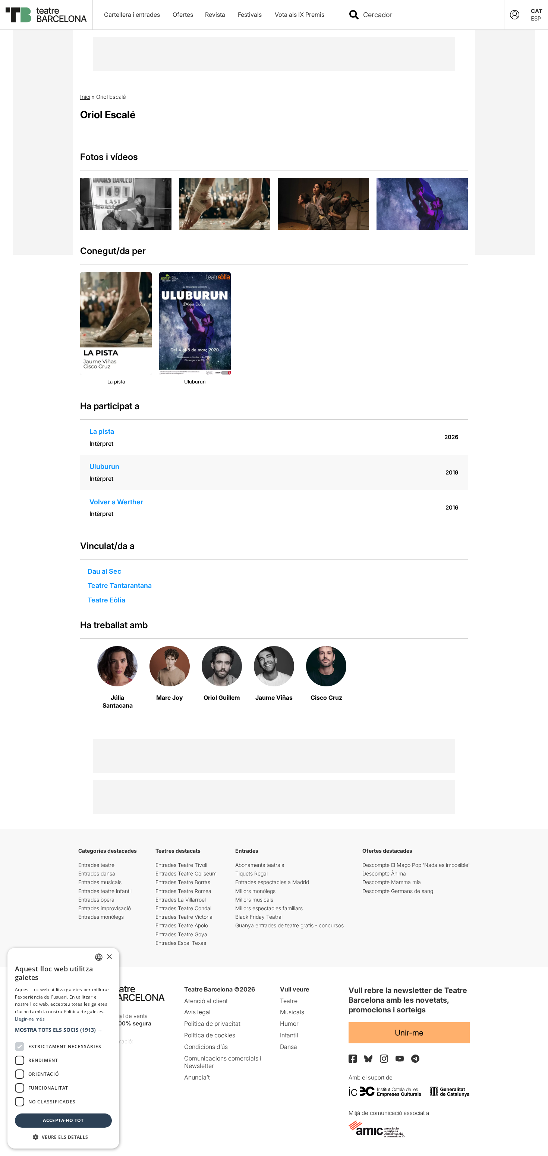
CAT (536, 11)
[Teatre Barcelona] (46, 14)
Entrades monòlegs (101, 917)
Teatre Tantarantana (120, 585)
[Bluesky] (368, 1058)
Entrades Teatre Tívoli (181, 865)
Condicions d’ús (206, 1046)
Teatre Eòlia (106, 600)
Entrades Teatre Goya (181, 934)
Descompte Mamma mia (391, 882)
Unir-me (409, 1032)
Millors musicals (254, 899)
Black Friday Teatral (259, 917)
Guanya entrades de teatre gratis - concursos (289, 925)
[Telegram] (415, 1059)
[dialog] (63, 1048)
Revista (215, 14)
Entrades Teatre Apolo (181, 925)
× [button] (109, 957)
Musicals (292, 1012)
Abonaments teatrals (259, 865)
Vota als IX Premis (299, 14)
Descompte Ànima (384, 873)
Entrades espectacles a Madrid (272, 882)
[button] (63, 1030)
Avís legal (197, 1012)
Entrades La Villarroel (180, 899)
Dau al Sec (104, 571)
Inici (85, 96)
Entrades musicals (100, 882)
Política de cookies (209, 1035)
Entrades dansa (96, 873)
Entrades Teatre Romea (183, 891)
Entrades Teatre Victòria (183, 917)
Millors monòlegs (255, 891)
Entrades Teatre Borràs (182, 882)
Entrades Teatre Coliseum (186, 873)
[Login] (514, 14)
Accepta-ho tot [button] (63, 1120)
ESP (536, 18)
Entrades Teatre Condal (183, 908)
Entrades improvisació (104, 908)
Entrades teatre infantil (105, 891)
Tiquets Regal (251, 873)
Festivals (250, 14)
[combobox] (427, 14)
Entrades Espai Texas (180, 943)
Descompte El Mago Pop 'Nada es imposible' (416, 865)
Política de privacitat (212, 1023)
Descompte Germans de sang (397, 891)
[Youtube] (400, 1058)
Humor (289, 1023)
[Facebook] (353, 1059)
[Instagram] (384, 1059)
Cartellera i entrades (132, 14)
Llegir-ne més (30, 1019)
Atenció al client (206, 1001)
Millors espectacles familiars (269, 908)
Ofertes (183, 14)
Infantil (289, 1035)
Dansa (288, 1046)
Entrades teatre (96, 865)
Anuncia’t (197, 1077)
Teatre (288, 1001)
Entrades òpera (96, 899)
